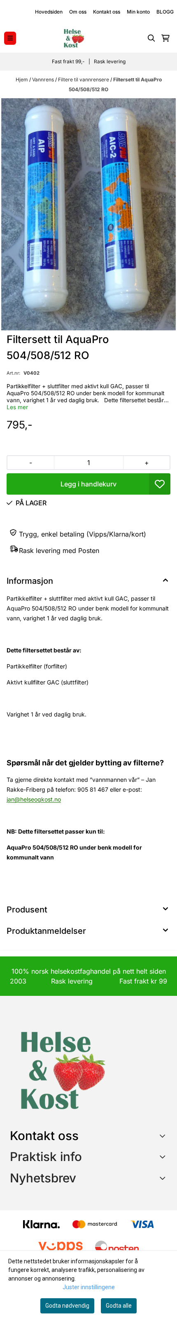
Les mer (17, 407)
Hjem (22, 79)
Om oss (77, 12)
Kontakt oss (106, 12)
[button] (160, 484)
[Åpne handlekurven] (165, 38)
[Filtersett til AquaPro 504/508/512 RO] (88, 214)
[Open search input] (151, 38)
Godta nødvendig (67, 1305)
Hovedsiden (49, 12)
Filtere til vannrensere (84, 79)
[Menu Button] (10, 38)
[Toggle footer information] (164, 1135)
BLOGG (165, 12)
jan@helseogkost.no (34, 799)
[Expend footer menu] (164, 1156)
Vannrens (43, 79)
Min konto (138, 12)
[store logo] (73, 38)
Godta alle (119, 1305)
